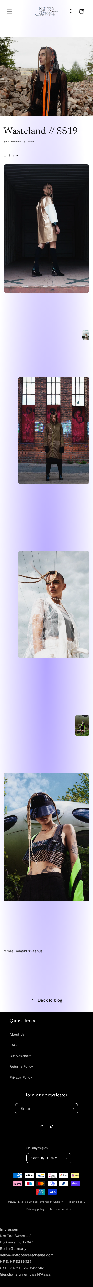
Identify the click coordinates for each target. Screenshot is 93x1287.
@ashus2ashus (30, 951)
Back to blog (50, 1000)
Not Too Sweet (27, 1201)
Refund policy (76, 1201)
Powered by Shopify (50, 1201)
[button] (9, 11)
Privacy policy (35, 1209)
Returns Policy (21, 1066)
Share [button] (13, 155)
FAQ (13, 1045)
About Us (17, 1034)
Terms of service (60, 1209)
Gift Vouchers (20, 1056)
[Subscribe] (72, 1108)
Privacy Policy (21, 1077)
